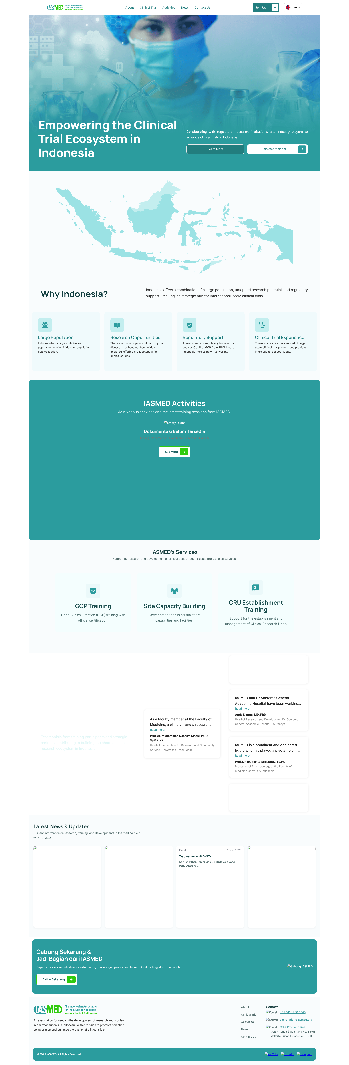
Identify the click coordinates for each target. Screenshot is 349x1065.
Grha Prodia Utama (292, 1027)
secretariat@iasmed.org (296, 1019)
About (129, 7)
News (185, 7)
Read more (157, 729)
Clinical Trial (148, 7)
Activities (168, 7)
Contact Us (202, 7)
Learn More (215, 149)
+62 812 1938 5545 (293, 1012)
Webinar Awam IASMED (195, 856)
